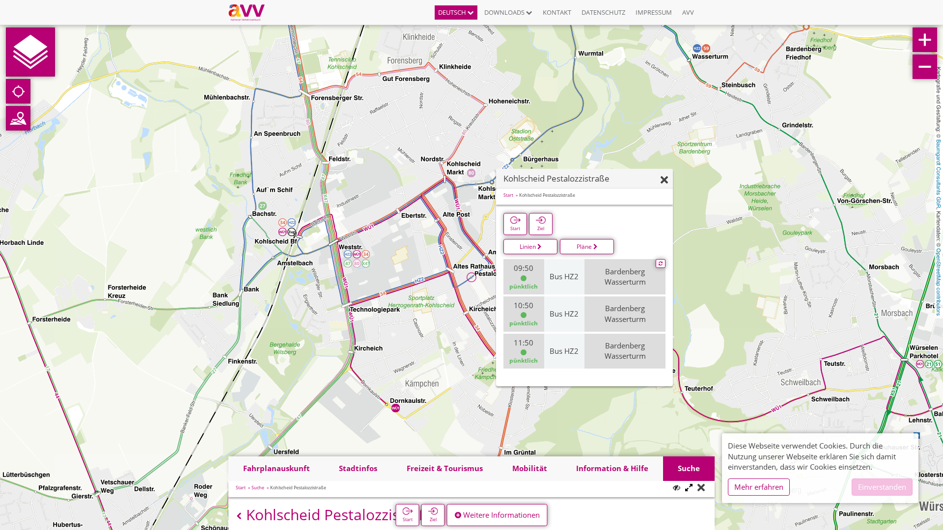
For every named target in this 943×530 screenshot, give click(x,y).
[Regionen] (18, 118)
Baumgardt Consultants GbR (939, 173)
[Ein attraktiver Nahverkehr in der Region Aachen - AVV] (250, 12)
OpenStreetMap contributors (939, 282)
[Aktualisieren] (661, 263)
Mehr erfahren (758, 487)
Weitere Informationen (500, 515)
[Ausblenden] (664, 180)
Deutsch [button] (453, 12)
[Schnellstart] (30, 52)
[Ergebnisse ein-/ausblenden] (676, 487)
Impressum (654, 12)
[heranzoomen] (925, 39)
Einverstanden (882, 487)
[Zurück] (239, 516)
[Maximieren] (689, 488)
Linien (528, 246)
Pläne (585, 246)
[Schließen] (701, 488)
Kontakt (557, 12)
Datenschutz (603, 12)
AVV (688, 12)
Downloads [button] (505, 12)
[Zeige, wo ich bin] (18, 91)
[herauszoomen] (925, 66)
